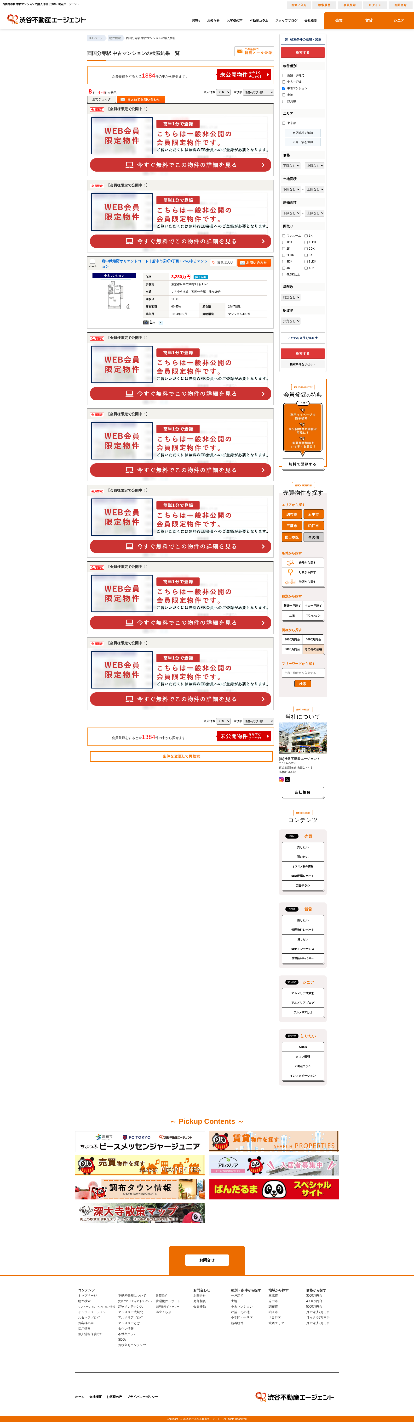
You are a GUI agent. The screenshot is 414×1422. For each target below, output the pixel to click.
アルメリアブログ (302, 1002)
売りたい (303, 847)
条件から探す (307, 562)
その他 (313, 537)
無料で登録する (303, 464)
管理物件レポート (302, 929)
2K (288, 248)
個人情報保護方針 (90, 1334)
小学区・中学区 (242, 1317)
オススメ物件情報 (302, 866)
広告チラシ (303, 885)
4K (288, 268)
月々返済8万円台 (318, 1317)
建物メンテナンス (302, 949)
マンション (313, 615)
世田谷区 (292, 537)
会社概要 (311, 20)
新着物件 (237, 1323)
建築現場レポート (302, 876)
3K (310, 255)
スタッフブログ (286, 20)
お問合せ (400, 5)
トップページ (87, 1295)
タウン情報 (303, 1056)
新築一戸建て (296, 75)
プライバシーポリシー (142, 1397)
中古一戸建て (296, 82)
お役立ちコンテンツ (132, 1345)
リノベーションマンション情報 (96, 1306)
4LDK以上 (293, 274)
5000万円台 (292, 649)
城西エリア (276, 1323)
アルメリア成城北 (302, 993)
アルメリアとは (303, 1012)
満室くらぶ (163, 1312)
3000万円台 (292, 639)
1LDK (312, 242)
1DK (289, 242)
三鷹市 (292, 526)
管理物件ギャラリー (303, 958)
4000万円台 (313, 639)
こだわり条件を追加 (301, 338)
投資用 (291, 101)
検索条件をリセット (303, 364)
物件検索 (84, 1301)
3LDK (312, 261)
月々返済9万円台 (318, 1323)
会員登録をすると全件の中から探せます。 (150, 75)
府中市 (313, 514)
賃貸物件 (162, 1295)
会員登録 (350, 5)
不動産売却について (132, 1295)
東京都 (291, 123)
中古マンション (297, 88)
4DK (312, 268)
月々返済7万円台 (318, 1312)
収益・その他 (240, 1312)
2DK (312, 248)
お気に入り (299, 5)
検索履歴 (324, 5)
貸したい (303, 939)
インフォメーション (303, 1075)
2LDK (290, 255)
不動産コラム (259, 20)
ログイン (375, 5)
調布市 (292, 514)
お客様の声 (234, 20)
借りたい (303, 920)
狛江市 (313, 526)
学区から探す (307, 581)
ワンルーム (294, 235)
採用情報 (84, 1328)
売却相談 (199, 1301)
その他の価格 (313, 649)
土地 (290, 94)
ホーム (80, 1397)
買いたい (303, 856)
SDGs (196, 20)
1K (310, 235)
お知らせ (213, 20)
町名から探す (307, 572)
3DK (289, 261)
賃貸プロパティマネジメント (135, 1301)
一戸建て (237, 1295)
